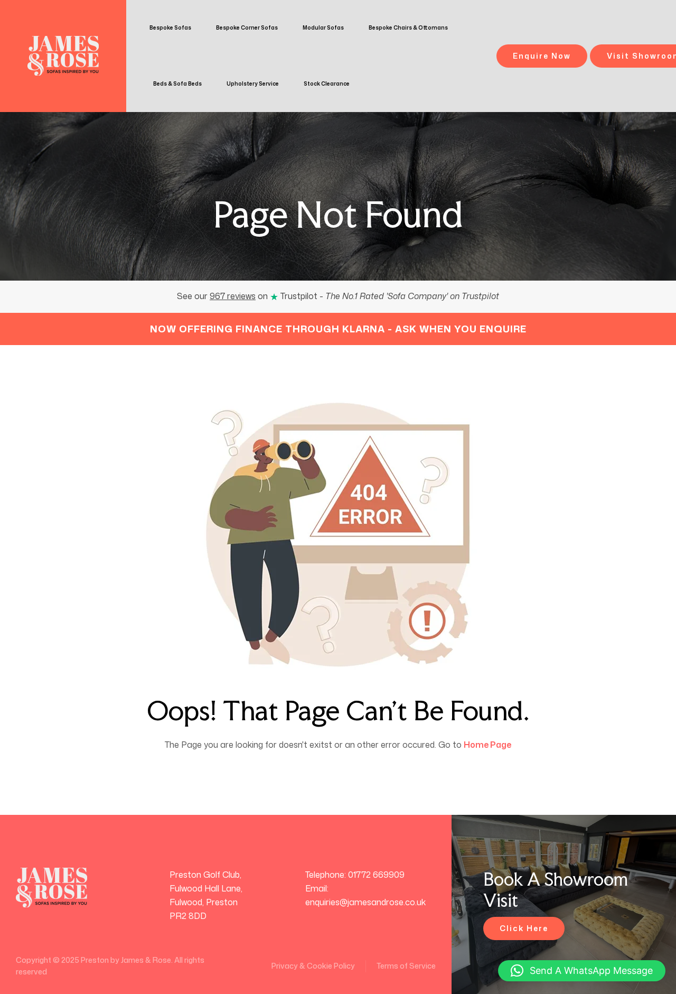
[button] (581, 970)
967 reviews (233, 296)
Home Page (487, 744)
